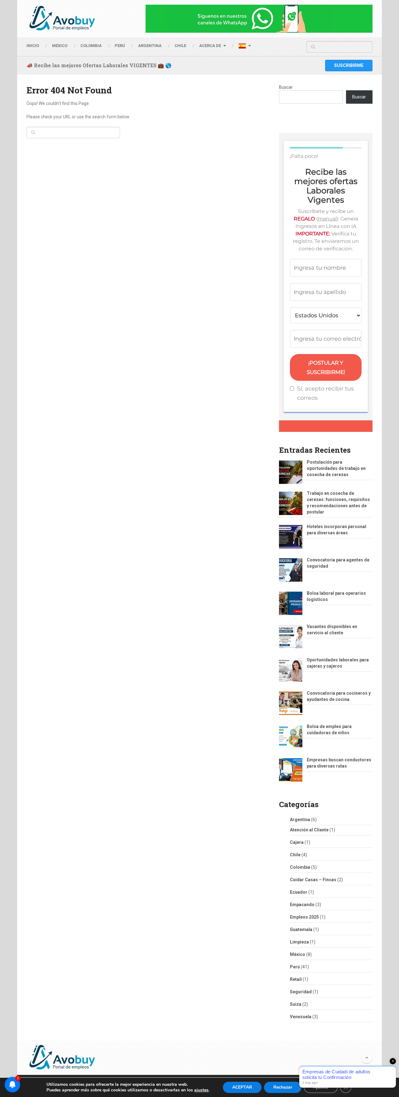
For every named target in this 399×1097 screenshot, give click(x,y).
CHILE (180, 45)
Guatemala (301, 929)
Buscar (286, 87)
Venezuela (300, 1016)
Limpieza (299, 941)
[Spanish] (244, 47)
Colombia (91, 45)
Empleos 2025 (304, 917)
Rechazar (282, 1087)
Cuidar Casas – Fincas (313, 879)
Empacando (302, 904)
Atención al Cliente (309, 829)
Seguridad (301, 991)
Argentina (300, 819)
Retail (296, 979)
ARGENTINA (149, 45)
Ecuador (298, 892)
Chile (295, 854)
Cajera (297, 842)
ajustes (201, 1090)
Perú (295, 966)
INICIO (32, 45)
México (297, 954)
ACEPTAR (242, 1087)
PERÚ (120, 45)
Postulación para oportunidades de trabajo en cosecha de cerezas (336, 468)
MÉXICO (59, 45)
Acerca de (210, 45)
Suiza (295, 1004)
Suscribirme (348, 65)
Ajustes (320, 1087)
